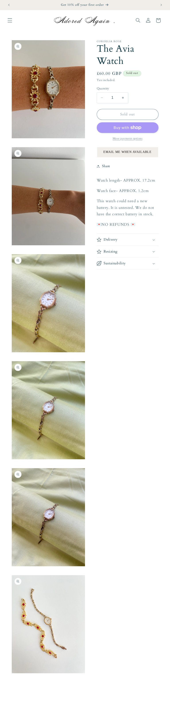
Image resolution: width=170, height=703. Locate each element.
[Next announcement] (161, 5)
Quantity (103, 88)
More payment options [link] (128, 139)
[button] (10, 20)
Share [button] (106, 166)
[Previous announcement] (9, 5)
